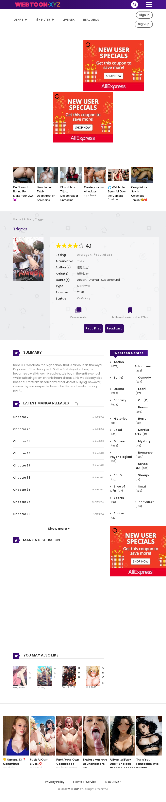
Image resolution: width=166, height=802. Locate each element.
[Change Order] (76, 403)
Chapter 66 (21, 478)
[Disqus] (58, 600)
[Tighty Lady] (20, 676)
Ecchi (141, 391)
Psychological (121, 459)
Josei (116, 432)
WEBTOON (73, 789)
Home (17, 219)
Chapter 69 (21, 441)
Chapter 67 (21, 465)
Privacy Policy (54, 782)
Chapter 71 (21, 417)
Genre (18, 20)
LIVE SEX (68, 20)
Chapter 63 (21, 514)
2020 (80, 292)
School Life (142, 466)
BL (118, 378)
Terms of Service (85, 782)
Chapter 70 (22, 429)
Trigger (40, 219)
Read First (93, 328)
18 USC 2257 (113, 782)
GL (143, 400)
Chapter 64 (22, 502)
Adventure (143, 368)
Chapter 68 (22, 453)
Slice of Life (117, 488)
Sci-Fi (116, 477)
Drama (94, 280)
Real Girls (91, 20)
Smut (141, 488)
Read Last (114, 328)
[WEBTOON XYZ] (37, 4)
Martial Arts (142, 432)
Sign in (144, 15)
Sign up (143, 24)
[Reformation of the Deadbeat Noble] (44, 676)
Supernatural (110, 280)
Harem (142, 409)
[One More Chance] (93, 675)
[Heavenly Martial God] (69, 675)
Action (28, 219)
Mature (118, 443)
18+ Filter (43, 20)
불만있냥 (82, 267)
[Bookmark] (130, 311)
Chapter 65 (21, 490)
